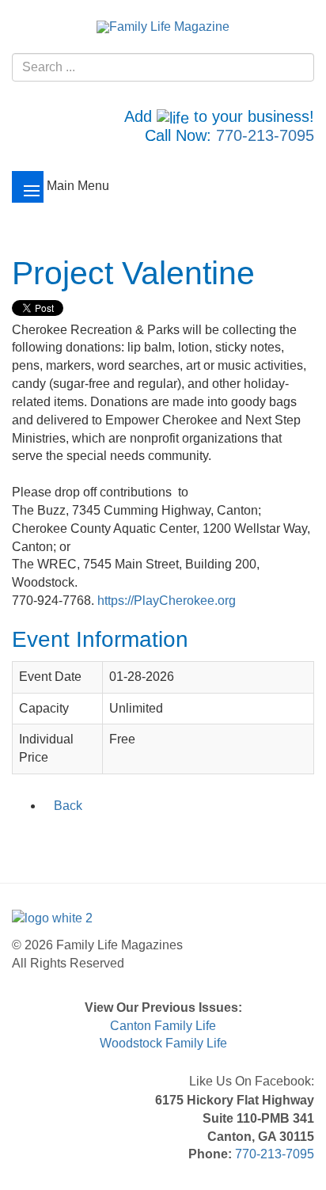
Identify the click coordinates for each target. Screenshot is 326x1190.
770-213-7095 (265, 135)
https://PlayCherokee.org (166, 600)
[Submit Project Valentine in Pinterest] (125, 839)
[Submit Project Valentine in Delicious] (84, 839)
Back (68, 805)
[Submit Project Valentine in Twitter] (42, 839)
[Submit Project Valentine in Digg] (104, 839)
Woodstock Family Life (163, 1043)
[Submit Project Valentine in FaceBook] (22, 839)
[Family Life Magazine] (163, 26)
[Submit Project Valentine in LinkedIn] (63, 839)
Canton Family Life (163, 1025)
